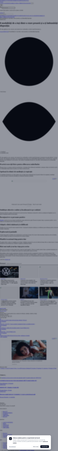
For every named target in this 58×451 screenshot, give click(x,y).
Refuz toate (35, 446)
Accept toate (45, 446)
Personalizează (12, 446)
